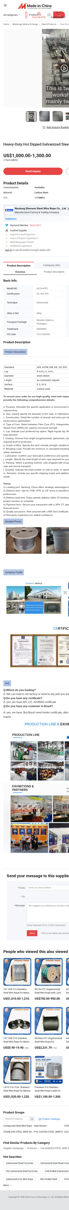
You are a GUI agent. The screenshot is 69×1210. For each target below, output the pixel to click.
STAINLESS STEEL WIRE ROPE (18, 1131)
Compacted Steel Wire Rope (17, 1125)
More (6, 1185)
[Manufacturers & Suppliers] (34, 5)
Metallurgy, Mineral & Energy (25, 24)
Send (32, 933)
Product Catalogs (50, 1118)
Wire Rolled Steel (48, 1179)
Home (6, 24)
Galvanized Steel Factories (19, 1163)
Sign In (8, 250)
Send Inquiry (33, 171)
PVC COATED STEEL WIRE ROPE (49, 1131)
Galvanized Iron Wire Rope (19, 1179)
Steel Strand (40, 1125)
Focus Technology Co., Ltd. (42, 1197)
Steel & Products (49, 24)
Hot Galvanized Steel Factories (22, 1171)
